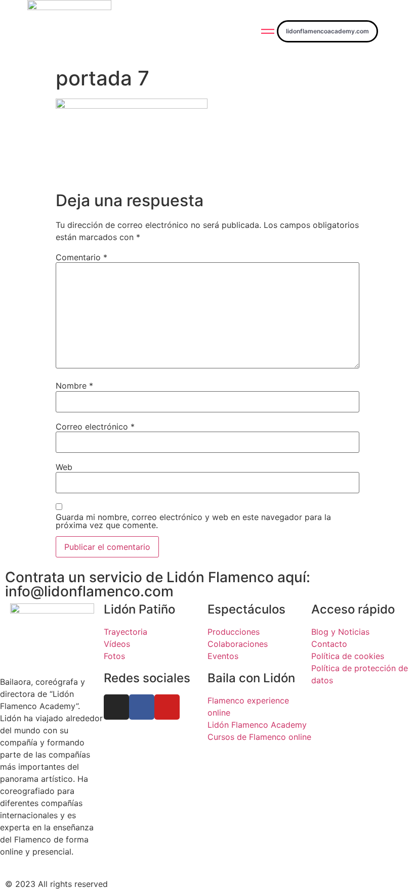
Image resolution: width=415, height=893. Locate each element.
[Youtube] (167, 707)
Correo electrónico (95, 426)
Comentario (81, 257)
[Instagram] (116, 707)
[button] (327, 31)
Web (64, 467)
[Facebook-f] (141, 707)
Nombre (74, 386)
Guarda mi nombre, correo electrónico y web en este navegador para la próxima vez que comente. (193, 521)
